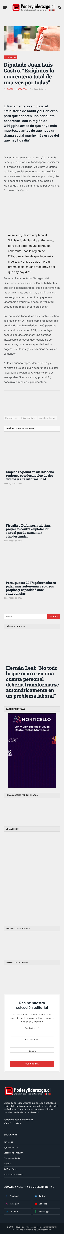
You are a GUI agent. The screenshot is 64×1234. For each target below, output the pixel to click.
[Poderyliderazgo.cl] (27, 1099)
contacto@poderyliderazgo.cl (18, 1119)
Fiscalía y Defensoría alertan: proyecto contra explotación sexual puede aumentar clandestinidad (28, 530)
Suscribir (51, 1227)
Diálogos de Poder (12, 1158)
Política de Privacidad (13, 1174)
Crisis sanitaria (28, 418)
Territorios (8, 1142)
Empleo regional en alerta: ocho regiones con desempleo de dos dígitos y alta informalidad (30, 475)
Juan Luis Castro (47, 418)
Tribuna (7, 1163)
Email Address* (32, 1028)
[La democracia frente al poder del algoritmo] (46, 877)
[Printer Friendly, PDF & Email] (12, 408)
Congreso (11, 57)
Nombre (32, 1051)
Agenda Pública (11, 1147)
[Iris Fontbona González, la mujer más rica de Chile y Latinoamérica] (18, 877)
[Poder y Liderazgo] (33, 7)
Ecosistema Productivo (14, 1153)
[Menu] (5, 7)
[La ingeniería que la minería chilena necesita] (46, 847)
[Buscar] (59, 7)
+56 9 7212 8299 (12, 1123)
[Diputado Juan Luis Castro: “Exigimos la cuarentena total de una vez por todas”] (32, 38)
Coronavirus (11, 418)
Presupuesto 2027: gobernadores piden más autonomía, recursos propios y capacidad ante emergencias (31, 588)
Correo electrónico (32, 1039)
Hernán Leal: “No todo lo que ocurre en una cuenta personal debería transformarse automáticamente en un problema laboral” (32, 681)
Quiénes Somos (11, 1169)
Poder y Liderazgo (17, 89)
